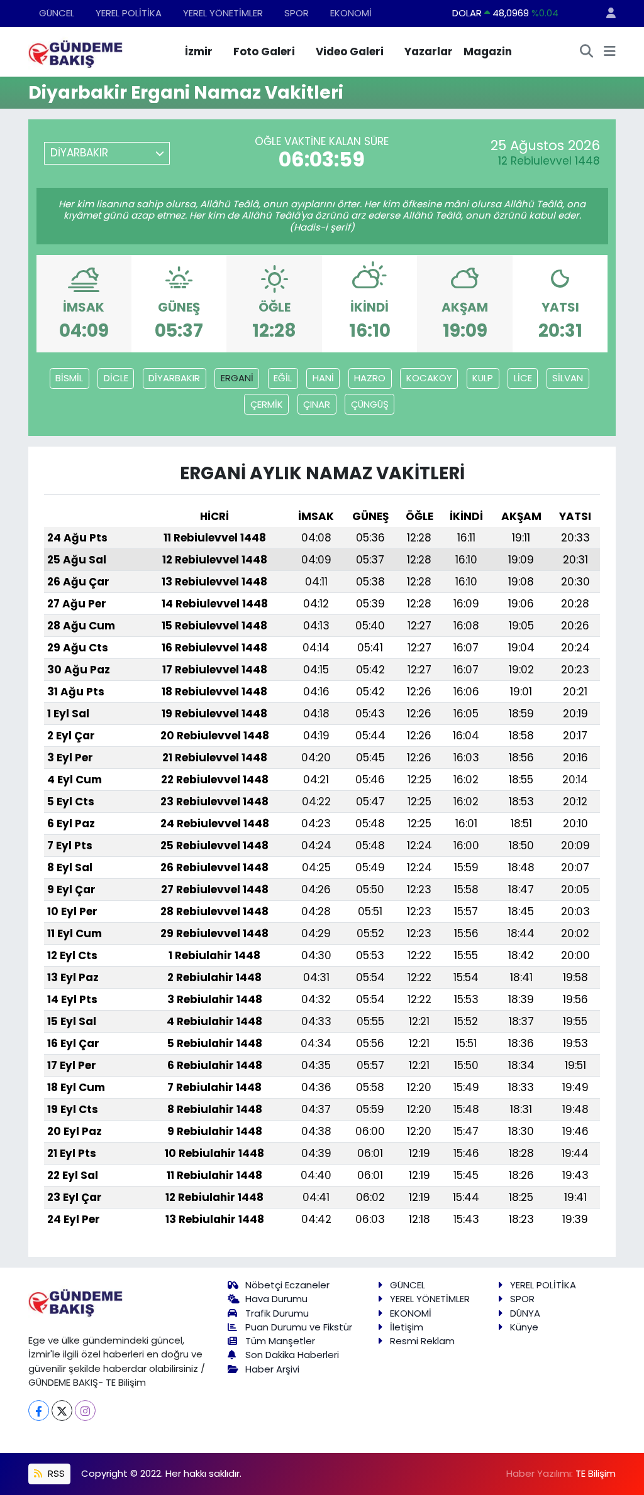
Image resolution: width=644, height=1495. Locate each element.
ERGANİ (237, 377)
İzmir (199, 51)
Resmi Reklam (422, 1340)
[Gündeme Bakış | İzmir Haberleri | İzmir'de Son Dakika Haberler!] (75, 50)
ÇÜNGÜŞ (370, 404)
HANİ (323, 377)
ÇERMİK (266, 404)
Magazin (488, 51)
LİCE (523, 377)
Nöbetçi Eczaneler (287, 1284)
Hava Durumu (276, 1298)
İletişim (406, 1327)
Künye (524, 1327)
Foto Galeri (264, 51)
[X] (62, 1410)
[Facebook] (38, 1410)
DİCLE (116, 377)
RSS (55, 1473)
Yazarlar (428, 51)
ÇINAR (316, 404)
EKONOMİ (351, 12)
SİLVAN (567, 377)
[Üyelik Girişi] (606, 13)
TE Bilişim (595, 1473)
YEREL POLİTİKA (129, 12)
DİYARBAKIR (174, 377)
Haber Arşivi (272, 1369)
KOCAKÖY (429, 377)
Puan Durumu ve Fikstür (298, 1327)
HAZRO (370, 377)
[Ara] (587, 52)
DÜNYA (525, 1313)
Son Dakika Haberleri (292, 1354)
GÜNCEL (56, 12)
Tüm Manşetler (280, 1340)
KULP (482, 377)
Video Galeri (350, 51)
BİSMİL (69, 377)
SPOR (296, 12)
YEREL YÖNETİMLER (223, 12)
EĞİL (283, 377)
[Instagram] (85, 1410)
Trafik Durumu (277, 1313)
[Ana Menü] (610, 52)
